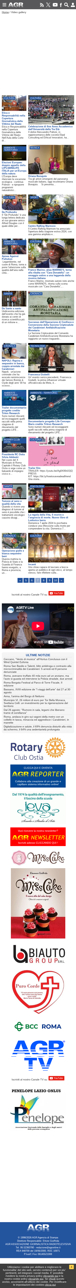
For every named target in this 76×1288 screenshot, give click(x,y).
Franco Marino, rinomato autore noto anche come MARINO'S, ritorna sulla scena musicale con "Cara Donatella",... (51, 284)
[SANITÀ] (14, 305)
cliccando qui (50, 1275)
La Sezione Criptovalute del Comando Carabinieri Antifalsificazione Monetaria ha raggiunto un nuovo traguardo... (50, 336)
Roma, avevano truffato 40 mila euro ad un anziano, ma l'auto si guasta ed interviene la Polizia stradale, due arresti (38, 677)
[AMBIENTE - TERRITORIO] (14, 159)
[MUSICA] (51, 173)
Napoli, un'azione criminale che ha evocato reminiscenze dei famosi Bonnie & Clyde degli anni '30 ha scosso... (14, 378)
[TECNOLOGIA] (51, 371)
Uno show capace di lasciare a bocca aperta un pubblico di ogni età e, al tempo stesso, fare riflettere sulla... (50, 570)
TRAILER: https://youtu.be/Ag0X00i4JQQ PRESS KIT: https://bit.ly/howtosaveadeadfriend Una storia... (51, 475)
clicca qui (50, 1284)
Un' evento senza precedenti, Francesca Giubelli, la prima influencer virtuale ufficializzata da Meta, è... (49, 380)
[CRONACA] (51, 319)
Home (5, 12)
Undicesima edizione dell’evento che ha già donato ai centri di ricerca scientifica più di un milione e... (13, 317)
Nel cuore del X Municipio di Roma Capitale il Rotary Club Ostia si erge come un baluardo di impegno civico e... (14, 467)
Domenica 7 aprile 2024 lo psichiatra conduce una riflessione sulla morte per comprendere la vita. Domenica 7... (49, 526)
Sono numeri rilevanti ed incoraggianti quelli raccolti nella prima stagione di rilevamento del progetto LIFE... (13, 423)
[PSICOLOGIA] (51, 511)
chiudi (52, 1278)
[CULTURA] (14, 110)
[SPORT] (51, 223)
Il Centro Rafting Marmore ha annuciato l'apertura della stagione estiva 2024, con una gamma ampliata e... (50, 231)
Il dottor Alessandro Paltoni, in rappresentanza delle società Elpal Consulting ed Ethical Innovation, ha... (48, 135)
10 (55, 580)
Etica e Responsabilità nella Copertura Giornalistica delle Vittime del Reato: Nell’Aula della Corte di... (14, 133)
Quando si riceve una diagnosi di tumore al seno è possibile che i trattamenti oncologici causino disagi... (13, 512)
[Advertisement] (38, 54)
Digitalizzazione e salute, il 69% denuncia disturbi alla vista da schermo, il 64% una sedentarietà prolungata (38, 728)
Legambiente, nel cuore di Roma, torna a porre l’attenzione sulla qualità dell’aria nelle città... (14, 267)
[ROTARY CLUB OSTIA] (14, 451)
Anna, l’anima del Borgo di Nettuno (24, 696)
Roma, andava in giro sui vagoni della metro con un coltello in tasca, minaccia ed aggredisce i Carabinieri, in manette (36, 719)
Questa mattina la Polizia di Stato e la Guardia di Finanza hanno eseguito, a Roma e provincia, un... (12, 566)
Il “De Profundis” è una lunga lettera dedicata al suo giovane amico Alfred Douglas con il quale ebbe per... (14, 220)
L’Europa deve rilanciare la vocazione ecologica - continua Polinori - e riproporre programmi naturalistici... (14, 183)
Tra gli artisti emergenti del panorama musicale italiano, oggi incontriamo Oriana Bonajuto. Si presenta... (50, 182)
